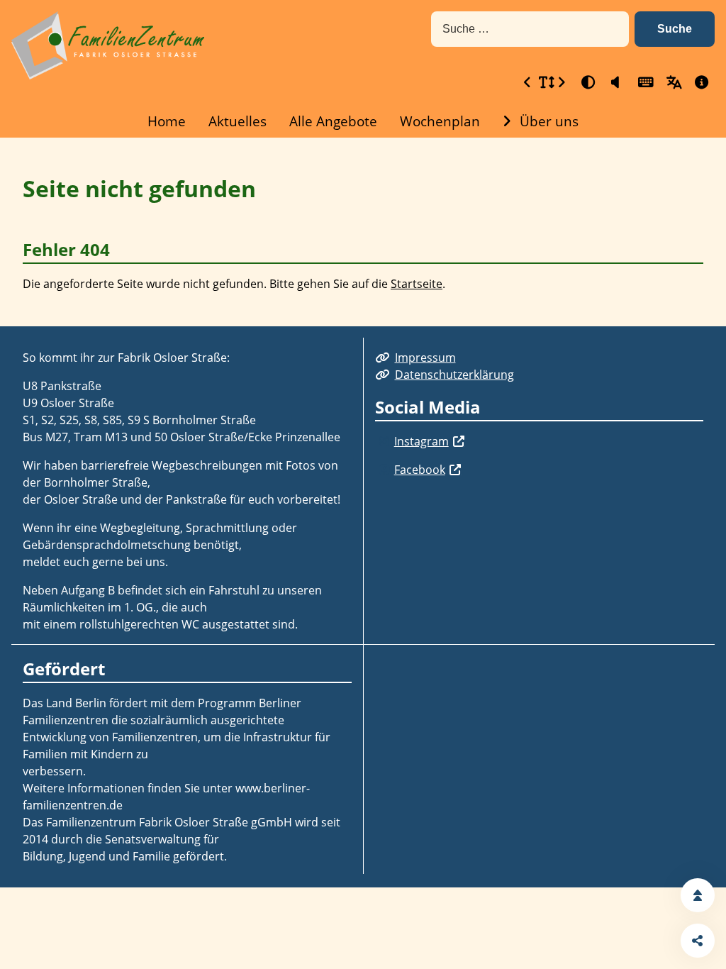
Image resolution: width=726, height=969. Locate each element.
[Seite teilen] (698, 941)
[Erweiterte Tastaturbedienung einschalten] (643, 82)
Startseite (416, 284)
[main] (363, 232)
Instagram (421, 441)
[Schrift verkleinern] (527, 82)
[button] (675, 29)
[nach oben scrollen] (698, 895)
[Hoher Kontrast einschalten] (587, 82)
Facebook (419, 469)
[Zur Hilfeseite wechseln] (700, 82)
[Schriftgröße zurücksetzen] (544, 82)
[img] (384, 441)
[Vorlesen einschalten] (615, 82)
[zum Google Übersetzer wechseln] (672, 82)
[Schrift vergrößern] (561, 82)
